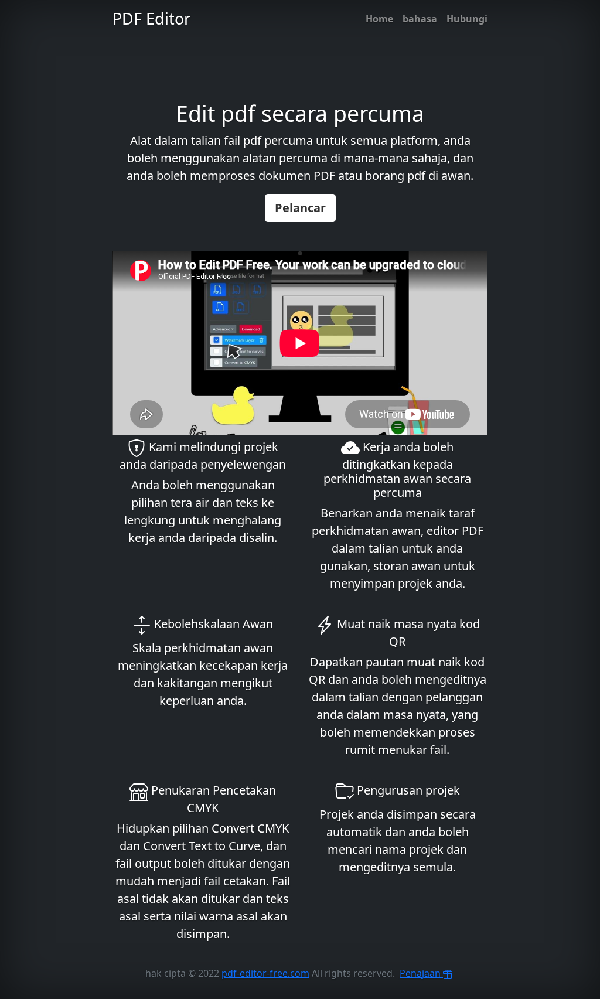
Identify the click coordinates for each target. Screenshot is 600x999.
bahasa (420, 18)
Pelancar (300, 208)
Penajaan (421, 973)
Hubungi (467, 18)
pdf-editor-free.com (265, 973)
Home (379, 18)
